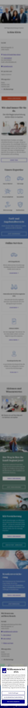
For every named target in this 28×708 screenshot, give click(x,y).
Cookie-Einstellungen (13, 693)
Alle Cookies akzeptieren (13, 701)
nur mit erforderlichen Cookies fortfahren (13, 697)
